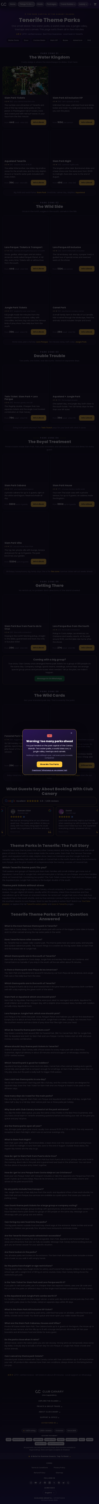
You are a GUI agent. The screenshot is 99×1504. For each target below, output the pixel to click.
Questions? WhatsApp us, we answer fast (49, 770)
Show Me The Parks (49, 764)
